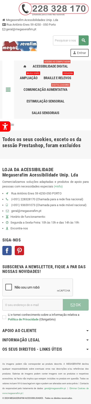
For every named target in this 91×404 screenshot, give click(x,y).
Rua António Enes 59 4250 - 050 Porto (31, 24)
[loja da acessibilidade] (19, 46)
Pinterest (19, 250)
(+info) (58, 186)
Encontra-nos (19, 228)
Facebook (7, 250)
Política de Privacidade (23, 319)
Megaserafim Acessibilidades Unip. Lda (31, 20)
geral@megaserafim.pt (21, 29)
